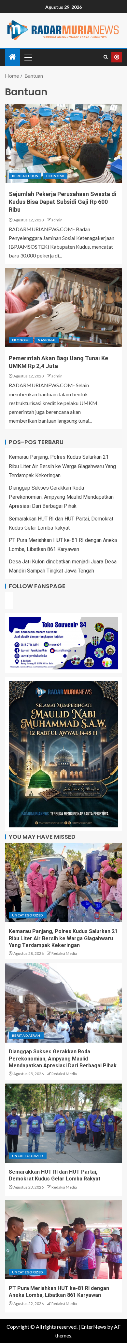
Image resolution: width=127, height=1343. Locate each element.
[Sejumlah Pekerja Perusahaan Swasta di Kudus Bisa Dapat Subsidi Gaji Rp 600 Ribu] (63, 143)
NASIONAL (47, 340)
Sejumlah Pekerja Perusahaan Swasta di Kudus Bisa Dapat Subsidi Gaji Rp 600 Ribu (63, 202)
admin (57, 219)
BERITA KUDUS (25, 176)
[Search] (106, 57)
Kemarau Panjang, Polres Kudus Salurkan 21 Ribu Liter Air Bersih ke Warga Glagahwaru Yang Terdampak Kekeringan (62, 466)
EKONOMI (55, 176)
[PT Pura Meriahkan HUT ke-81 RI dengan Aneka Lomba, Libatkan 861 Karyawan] (63, 1239)
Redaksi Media (64, 953)
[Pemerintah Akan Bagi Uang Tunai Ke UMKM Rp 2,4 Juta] (63, 307)
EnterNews (93, 1326)
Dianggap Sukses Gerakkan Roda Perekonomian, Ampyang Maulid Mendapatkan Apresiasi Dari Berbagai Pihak (61, 497)
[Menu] (27, 57)
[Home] (12, 57)
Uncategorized (27, 915)
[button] (27, 57)
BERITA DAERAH (26, 1035)
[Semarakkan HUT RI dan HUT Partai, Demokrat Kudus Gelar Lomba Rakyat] (63, 1123)
